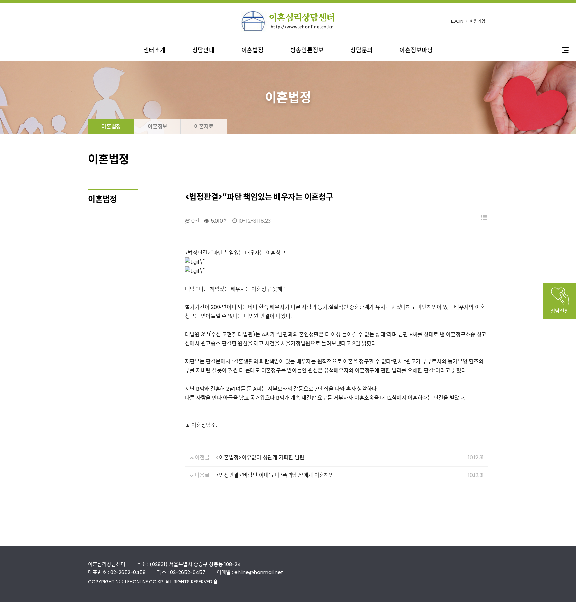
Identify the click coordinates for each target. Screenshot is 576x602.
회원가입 (477, 21)
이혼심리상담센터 (288, 21)
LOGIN (457, 21)
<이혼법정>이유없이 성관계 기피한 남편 (260, 457)
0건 (194, 221)
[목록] (484, 217)
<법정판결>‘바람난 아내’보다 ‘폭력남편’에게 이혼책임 (275, 475)
